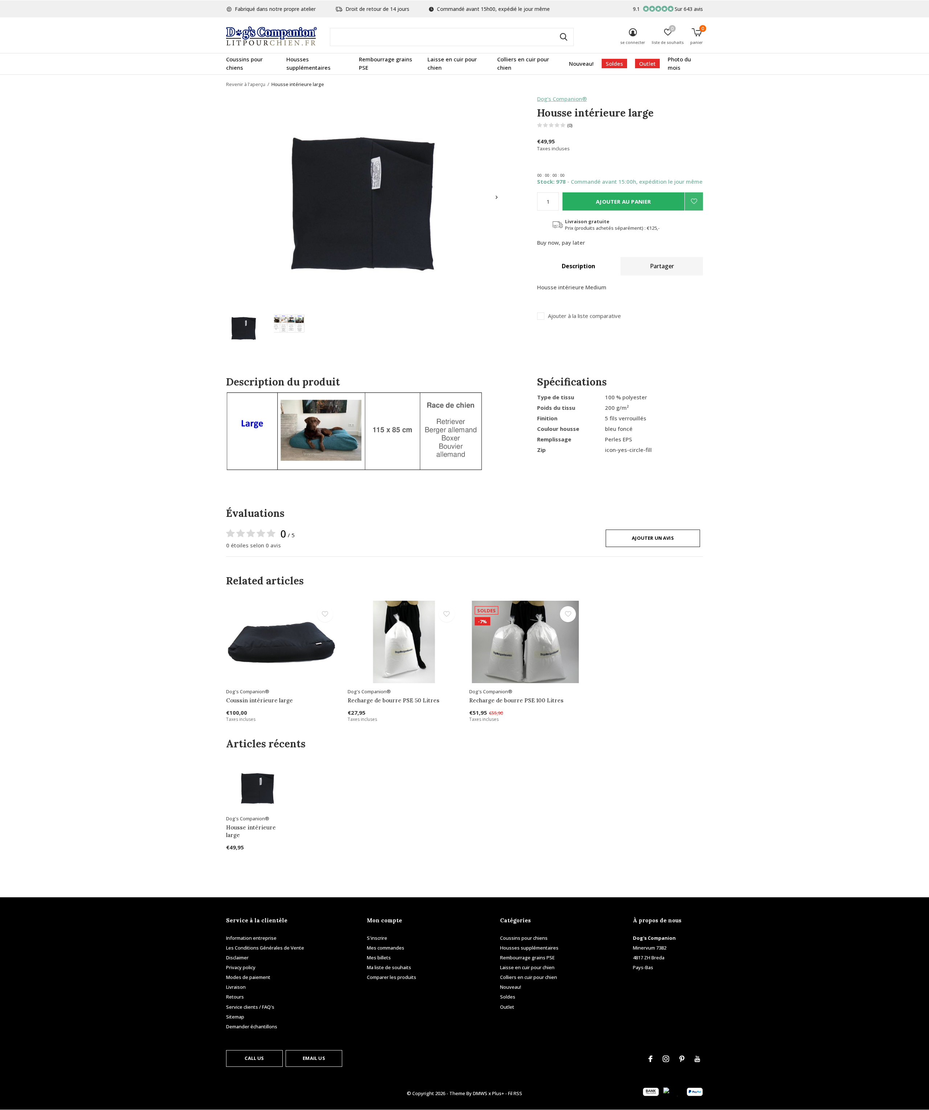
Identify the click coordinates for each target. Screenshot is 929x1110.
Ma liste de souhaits (389, 967)
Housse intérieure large (251, 831)
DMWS (480, 1093)
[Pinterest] (681, 1059)
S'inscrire (377, 938)
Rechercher (563, 37)
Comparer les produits (391, 977)
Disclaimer (237, 957)
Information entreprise (251, 938)
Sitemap (235, 1016)
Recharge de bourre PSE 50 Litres (393, 700)
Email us (314, 1058)
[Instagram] (666, 1059)
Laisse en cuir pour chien (452, 63)
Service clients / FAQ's (250, 1007)
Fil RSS (515, 1093)
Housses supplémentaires (308, 63)
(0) (570, 125)
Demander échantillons (251, 1026)
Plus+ (498, 1093)
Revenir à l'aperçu (245, 84)
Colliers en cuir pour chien (523, 63)
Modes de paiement (248, 977)
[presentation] (496, 197)
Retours (235, 996)
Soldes (614, 63)
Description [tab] (578, 266)
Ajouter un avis (653, 538)
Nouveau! (581, 63)
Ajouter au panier (623, 201)
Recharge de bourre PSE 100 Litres (516, 700)
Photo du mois (679, 63)
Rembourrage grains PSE (385, 63)
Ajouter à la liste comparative (584, 316)
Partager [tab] (662, 266)
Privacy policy (240, 967)
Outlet (647, 63)
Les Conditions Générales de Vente (265, 947)
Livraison (236, 987)
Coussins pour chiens (244, 63)
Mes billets (379, 957)
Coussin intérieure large (259, 700)
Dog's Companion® (562, 98)
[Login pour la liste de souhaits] (694, 201)
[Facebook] (650, 1059)
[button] (244, 327)
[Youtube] (697, 1059)
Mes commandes (385, 947)
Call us (254, 1058)
